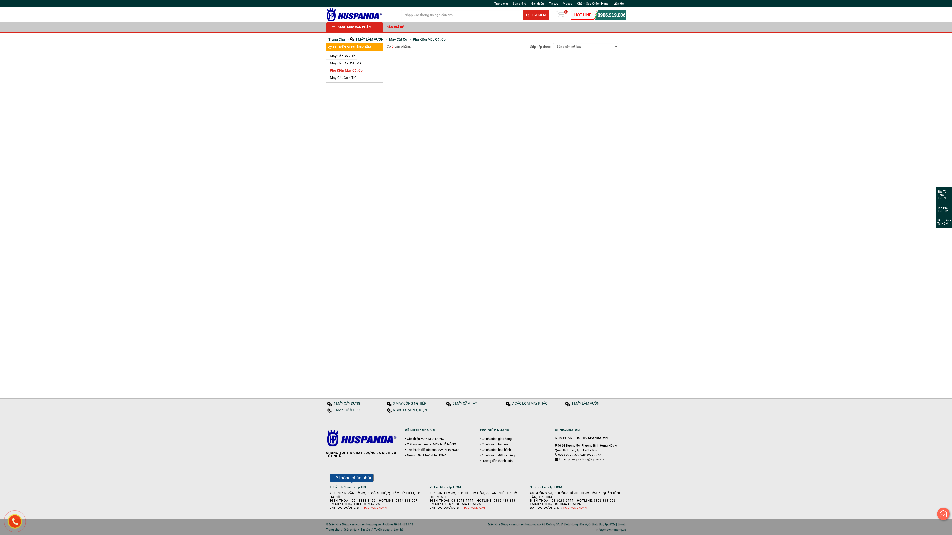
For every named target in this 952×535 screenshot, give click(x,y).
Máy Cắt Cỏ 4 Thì (343, 78)
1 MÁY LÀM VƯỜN (585, 403)
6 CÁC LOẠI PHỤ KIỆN (410, 410)
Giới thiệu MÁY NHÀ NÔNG (425, 439)
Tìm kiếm (538, 15)
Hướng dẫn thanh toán (497, 461)
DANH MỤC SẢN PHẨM (354, 27)
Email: (582, 459)
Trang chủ (501, 3)
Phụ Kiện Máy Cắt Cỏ (346, 70)
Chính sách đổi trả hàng (498, 455)
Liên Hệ (619, 3)
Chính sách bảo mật (495, 444)
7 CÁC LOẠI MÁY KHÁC (529, 403)
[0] (560, 15)
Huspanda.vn (375, 507)
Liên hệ (398, 529)
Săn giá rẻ (519, 3)
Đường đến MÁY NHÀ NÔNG (426, 455)
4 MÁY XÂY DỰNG (346, 403)
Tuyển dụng (382, 529)
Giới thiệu (537, 3)
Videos (567, 3)
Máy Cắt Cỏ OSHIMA (346, 63)
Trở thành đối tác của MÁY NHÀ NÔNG (434, 450)
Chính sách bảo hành (496, 450)
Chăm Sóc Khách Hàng (593, 3)
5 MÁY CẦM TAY (464, 403)
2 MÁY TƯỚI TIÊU (346, 410)
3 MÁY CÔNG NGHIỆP (409, 403)
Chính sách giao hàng (497, 439)
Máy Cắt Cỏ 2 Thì (343, 56)
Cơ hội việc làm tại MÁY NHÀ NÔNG (431, 444)
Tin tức (553, 3)
